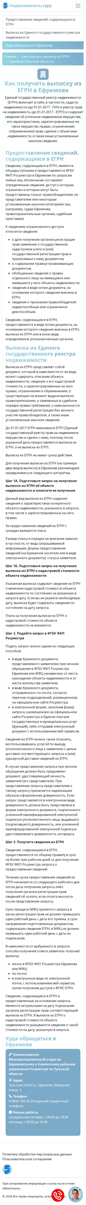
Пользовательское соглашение (27, 1159)
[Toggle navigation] (78, 6)
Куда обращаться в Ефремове (29, 45)
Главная (10, 56)
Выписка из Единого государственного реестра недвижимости (43, 35)
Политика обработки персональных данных (37, 1154)
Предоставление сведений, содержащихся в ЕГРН (40, 21)
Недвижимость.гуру (30, 5)
